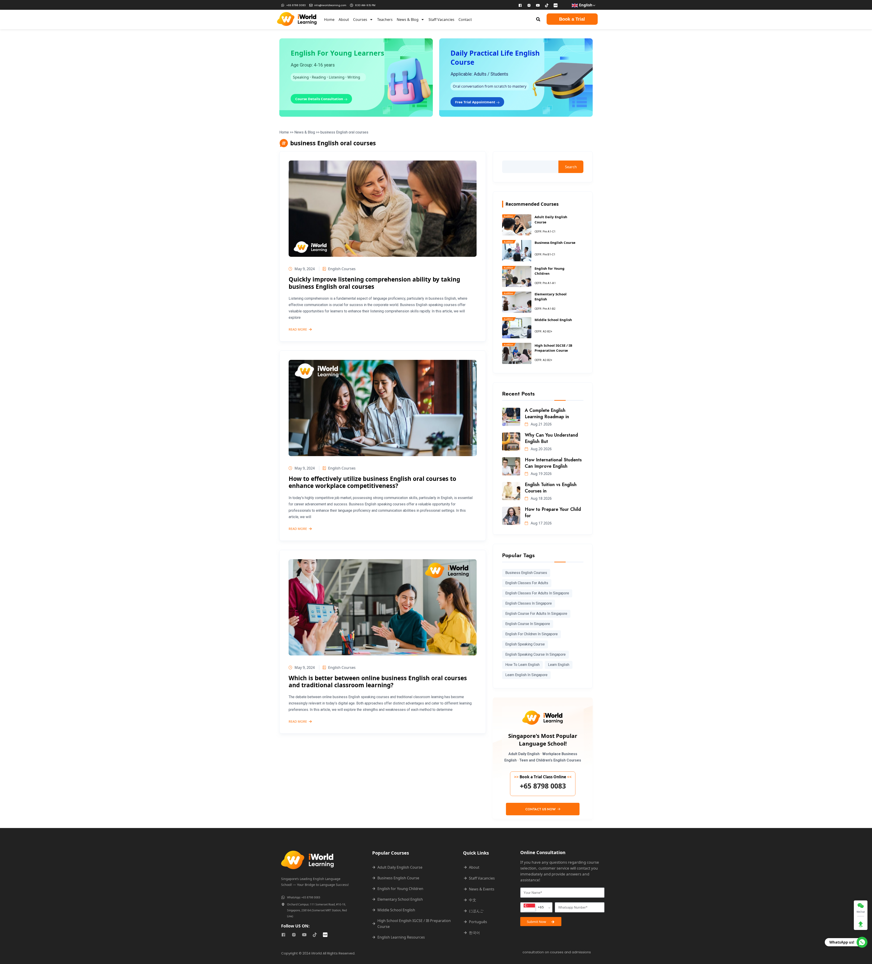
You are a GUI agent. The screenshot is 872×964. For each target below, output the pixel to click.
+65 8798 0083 (543, 786)
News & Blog (408, 19)
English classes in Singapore (528, 603)
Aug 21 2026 (541, 424)
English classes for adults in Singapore (537, 593)
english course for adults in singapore (536, 613)
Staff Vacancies (441, 19)
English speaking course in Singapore (535, 654)
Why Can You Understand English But (551, 438)
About (344, 19)
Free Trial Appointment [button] (475, 102)
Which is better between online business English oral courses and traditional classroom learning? (378, 681)
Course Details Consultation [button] (319, 98)
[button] (538, 19)
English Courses (342, 268)
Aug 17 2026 (541, 523)
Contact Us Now (541, 809)
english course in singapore (527, 624)
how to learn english (522, 664)
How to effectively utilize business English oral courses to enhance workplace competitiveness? (372, 482)
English (585, 4)
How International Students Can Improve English (553, 463)
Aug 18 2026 (541, 498)
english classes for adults (526, 583)
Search (571, 166)
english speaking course (525, 644)
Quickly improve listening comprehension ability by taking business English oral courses (374, 282)
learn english (558, 664)
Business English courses (526, 573)
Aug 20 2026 (541, 448)
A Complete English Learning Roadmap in (547, 413)
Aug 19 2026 (541, 473)
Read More (298, 329)
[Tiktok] (547, 5)
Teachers (385, 19)
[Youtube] (538, 5)
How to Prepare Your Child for (553, 512)
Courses (360, 19)
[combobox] (536, 907)
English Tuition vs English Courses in (551, 487)
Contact (465, 19)
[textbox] (533, 907)
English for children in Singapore (531, 634)
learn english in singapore (526, 675)
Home (329, 19)
